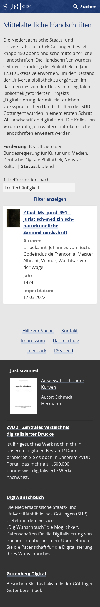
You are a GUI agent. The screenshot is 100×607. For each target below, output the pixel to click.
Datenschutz (66, 340)
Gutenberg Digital (26, 574)
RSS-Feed (63, 350)
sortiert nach (36, 180)
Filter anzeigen (50, 199)
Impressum (33, 340)
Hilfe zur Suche (38, 330)
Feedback (36, 350)
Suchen (84, 6)
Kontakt (69, 330)
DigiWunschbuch (25, 497)
